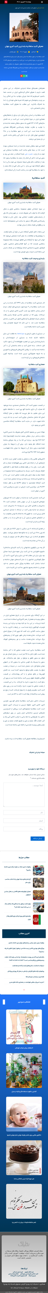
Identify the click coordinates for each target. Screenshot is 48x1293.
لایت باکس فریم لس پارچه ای (29, 1274)
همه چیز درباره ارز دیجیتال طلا (35, 977)
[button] (42, 2)
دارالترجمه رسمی (13, 1274)
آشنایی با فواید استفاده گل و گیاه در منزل (24, 1092)
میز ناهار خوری (29, 1272)
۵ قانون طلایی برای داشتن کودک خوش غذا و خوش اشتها (24, 1135)
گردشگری (39, 8)
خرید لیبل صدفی (18, 1272)
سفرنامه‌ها (21, 334)
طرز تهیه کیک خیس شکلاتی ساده (24, 1179)
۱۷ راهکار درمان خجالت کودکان (24, 1048)
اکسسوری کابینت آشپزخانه (18, 1276)
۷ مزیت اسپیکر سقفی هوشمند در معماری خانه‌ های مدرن (26, 982)
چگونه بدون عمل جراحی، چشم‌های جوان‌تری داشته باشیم (26, 943)
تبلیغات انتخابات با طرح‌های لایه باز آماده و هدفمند (28, 966)
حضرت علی (29, 154)
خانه (43, 8)
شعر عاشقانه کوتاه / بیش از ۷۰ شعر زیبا (24, 1222)
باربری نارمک (32, 1276)
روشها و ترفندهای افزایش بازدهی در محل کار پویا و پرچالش (25, 971)
